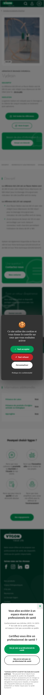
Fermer (40, 606)
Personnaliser (22, 365)
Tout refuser (23, 357)
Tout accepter (23, 349)
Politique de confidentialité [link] (22, 373)
